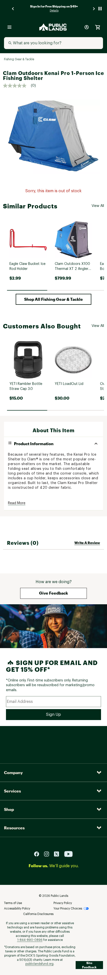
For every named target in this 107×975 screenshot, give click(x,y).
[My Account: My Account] (86, 27)
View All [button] (98, 206)
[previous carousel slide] (13, 8)
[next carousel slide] (94, 8)
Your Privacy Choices (68, 908)
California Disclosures (38, 914)
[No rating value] (17, 85)
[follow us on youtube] (68, 853)
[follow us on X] (58, 853)
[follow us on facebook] (39, 853)
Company (13, 772)
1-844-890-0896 (30, 939)
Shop (9, 809)
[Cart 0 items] (97, 27)
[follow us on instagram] (49, 853)
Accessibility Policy (17, 908)
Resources (14, 827)
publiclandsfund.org (39, 963)
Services (12, 791)
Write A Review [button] (87, 543)
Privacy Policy (63, 903)
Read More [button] (16, 503)
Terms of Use (13, 903)
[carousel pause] (100, 8)
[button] (53, 299)
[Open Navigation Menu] (9, 27)
